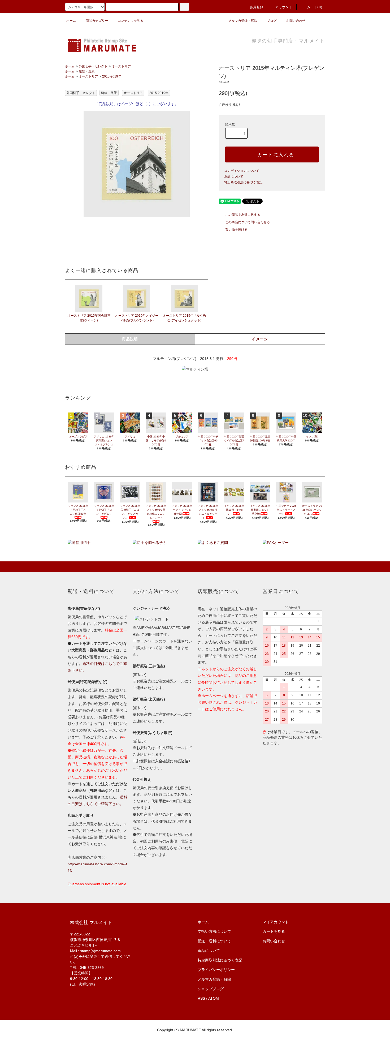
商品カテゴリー (97, 21)
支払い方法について (214, 931)
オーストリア (121, 66)
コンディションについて (241, 171)
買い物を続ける (236, 229)
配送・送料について (214, 941)
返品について (233, 176)
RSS (201, 998)
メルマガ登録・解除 (242, 21)
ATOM (213, 998)
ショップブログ (211, 989)
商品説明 (130, 339)
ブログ (271, 21)
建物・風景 (87, 71)
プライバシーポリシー (216, 970)
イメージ (260, 339)
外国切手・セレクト (93, 66)
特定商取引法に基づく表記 (243, 182)
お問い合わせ (295, 21)
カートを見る (274, 931)
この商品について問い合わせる (247, 222)
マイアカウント (276, 922)
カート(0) (314, 7)
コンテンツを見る (130, 21)
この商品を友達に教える (242, 215)
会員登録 (257, 7)
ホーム (71, 21)
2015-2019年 (111, 76)
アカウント (284, 7)
